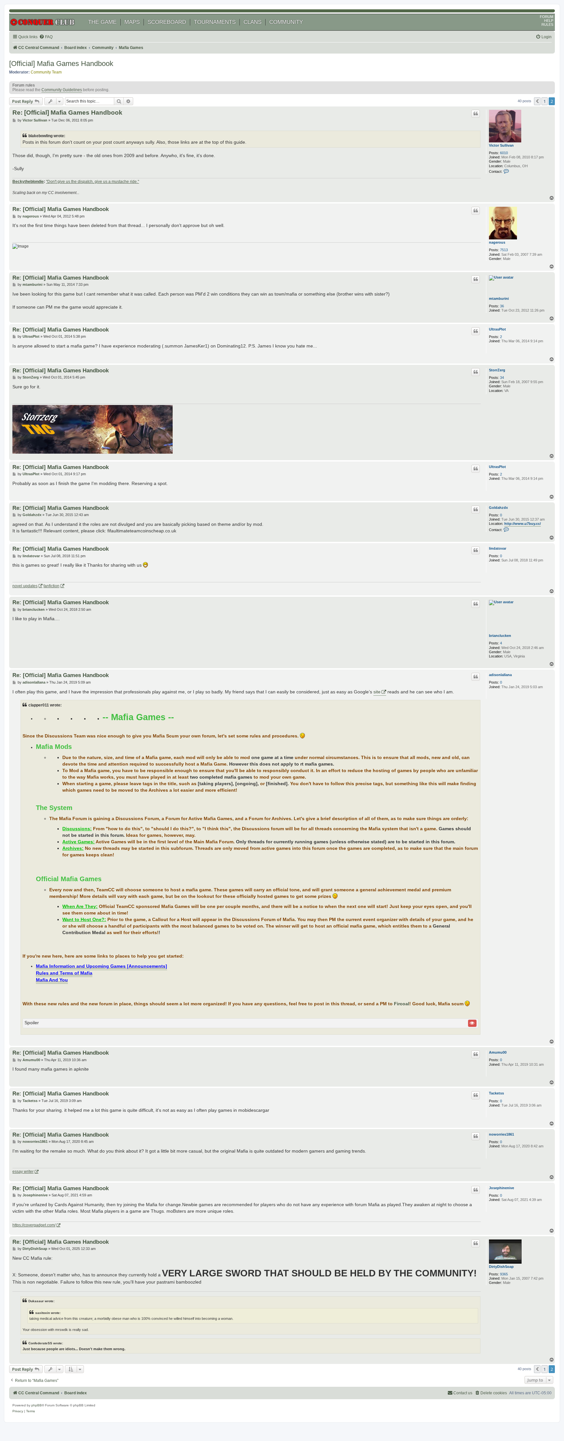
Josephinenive (501, 1188)
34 (502, 378)
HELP (548, 21)
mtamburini (499, 298)
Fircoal (401, 1003)
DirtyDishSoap (501, 1267)
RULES (547, 24)
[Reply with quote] (475, 114)
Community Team (46, 72)
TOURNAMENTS (215, 22)
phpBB (36, 1405)
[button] (537, 101)
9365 (504, 1274)
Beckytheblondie (28, 181)
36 (502, 306)
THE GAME (102, 22)
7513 (504, 250)
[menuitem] (46, 37)
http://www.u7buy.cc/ (522, 524)
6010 (504, 153)
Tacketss (496, 1093)
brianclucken (500, 636)
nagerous (497, 242)
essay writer (23, 1171)
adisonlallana (500, 675)
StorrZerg (497, 370)
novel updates (25, 586)
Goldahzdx (498, 508)
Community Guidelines (61, 90)
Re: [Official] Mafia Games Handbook (67, 112)
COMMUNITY (286, 22)
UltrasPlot (497, 329)
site (377, 691)
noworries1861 (501, 1134)
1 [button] (544, 101)
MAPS (132, 22)
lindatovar (497, 548)
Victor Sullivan (501, 145)
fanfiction (51, 586)
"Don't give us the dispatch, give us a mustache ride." (92, 181)
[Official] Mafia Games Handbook (61, 63)
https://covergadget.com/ (33, 1225)
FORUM (546, 17)
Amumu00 (498, 1052)
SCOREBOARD (167, 22)
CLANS (252, 22)
